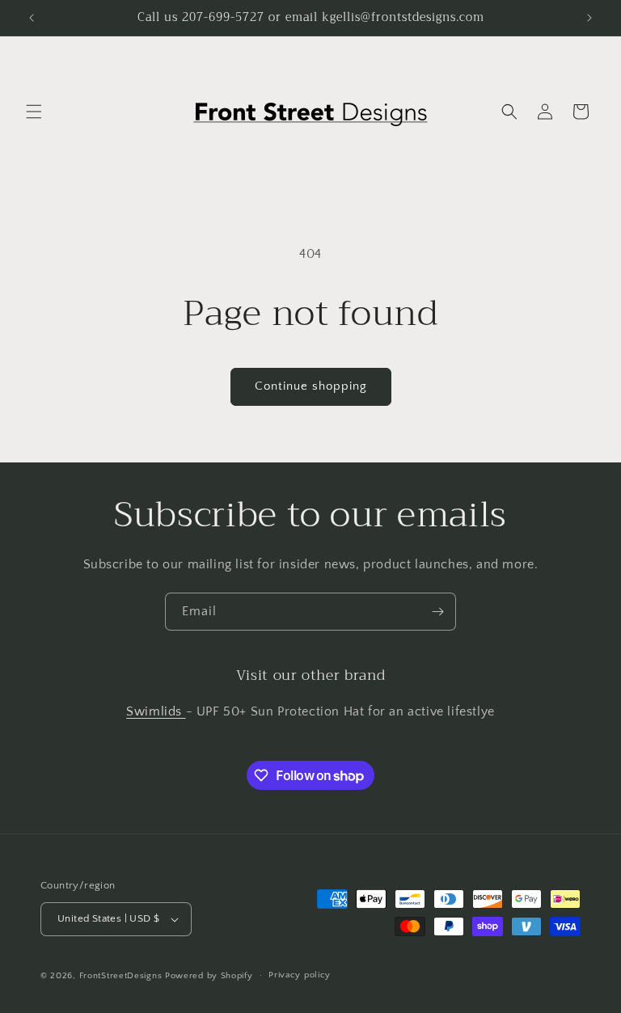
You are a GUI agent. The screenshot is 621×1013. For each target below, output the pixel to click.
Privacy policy (299, 975)
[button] (34, 111)
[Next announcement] (589, 18)
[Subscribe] (437, 612)
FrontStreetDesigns (121, 976)
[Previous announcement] (31, 18)
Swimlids (155, 711)
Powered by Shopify (209, 976)
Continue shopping (311, 386)
